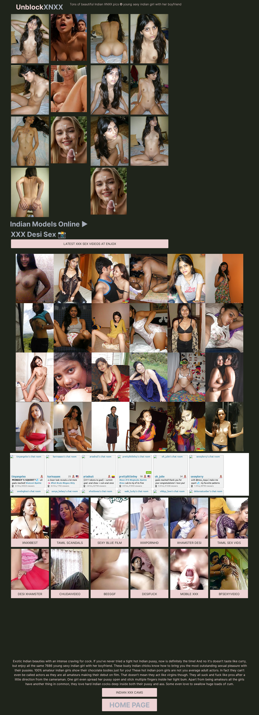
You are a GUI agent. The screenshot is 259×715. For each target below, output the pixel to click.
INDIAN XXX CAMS (129, 692)
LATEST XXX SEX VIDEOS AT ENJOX (90, 244)
